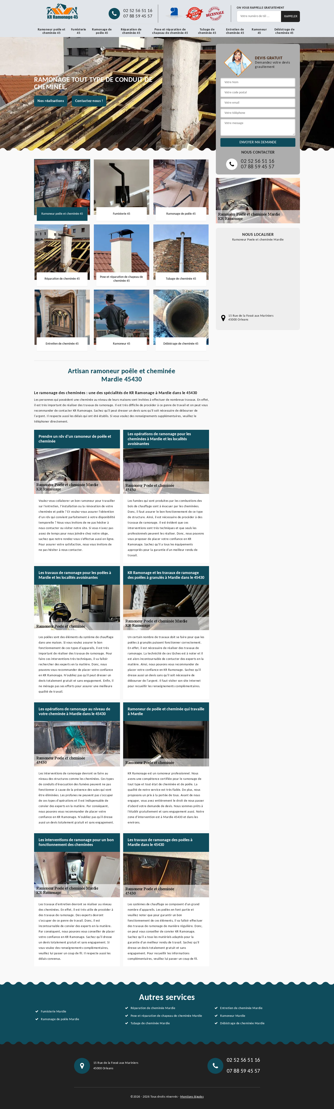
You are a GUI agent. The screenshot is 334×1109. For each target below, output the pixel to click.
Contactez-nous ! (89, 101)
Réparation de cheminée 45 (131, 31)
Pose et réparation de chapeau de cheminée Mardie (166, 1016)
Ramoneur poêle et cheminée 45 (51, 31)
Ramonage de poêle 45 (102, 31)
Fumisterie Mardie (53, 1011)
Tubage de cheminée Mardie (150, 1023)
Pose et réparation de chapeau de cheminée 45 (170, 31)
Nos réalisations (50, 101)
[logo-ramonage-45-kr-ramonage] (62, 11)
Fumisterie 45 (78, 31)
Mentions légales (192, 1097)
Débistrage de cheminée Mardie (242, 1023)
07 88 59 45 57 (137, 16)
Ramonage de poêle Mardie (60, 1019)
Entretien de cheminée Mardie (241, 1008)
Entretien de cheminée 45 (235, 31)
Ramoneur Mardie (232, 1016)
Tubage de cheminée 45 (207, 31)
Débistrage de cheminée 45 (284, 31)
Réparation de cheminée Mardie (153, 1008)
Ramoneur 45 (259, 31)
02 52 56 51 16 (137, 11)
